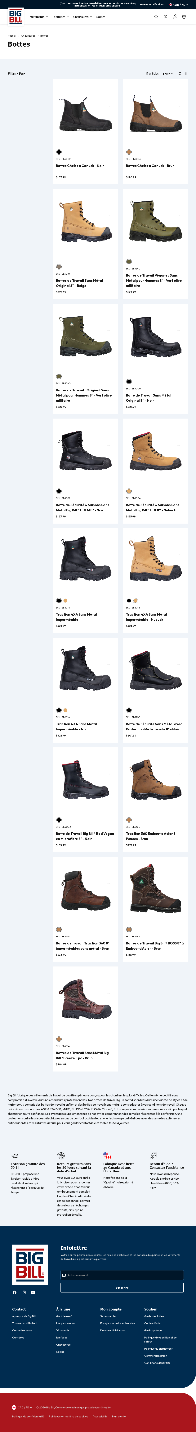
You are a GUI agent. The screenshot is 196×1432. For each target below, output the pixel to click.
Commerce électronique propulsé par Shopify (83, 1407)
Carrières (18, 1337)
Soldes (60, 1351)
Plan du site (119, 1416)
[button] (168, 73)
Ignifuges (61, 1337)
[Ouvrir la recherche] (156, 16)
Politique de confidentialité (28, 1416)
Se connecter (108, 1316)
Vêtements (62, 1330)
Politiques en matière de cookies (68, 1416)
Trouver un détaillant (152, 4)
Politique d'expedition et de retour (160, 1339)
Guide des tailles (154, 1316)
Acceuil (12, 35)
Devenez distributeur (113, 1330)
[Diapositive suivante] (135, 4)
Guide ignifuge (153, 1330)
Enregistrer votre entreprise (117, 1323)
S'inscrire (122, 1287)
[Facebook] (14, 1292)
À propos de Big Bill (24, 1316)
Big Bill (50, 1407)
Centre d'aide (152, 1323)
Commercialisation (155, 1355)
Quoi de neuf (64, 1316)
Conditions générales (157, 1363)
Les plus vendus (65, 1323)
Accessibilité (100, 1416)
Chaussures (28, 35)
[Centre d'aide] (165, 16)
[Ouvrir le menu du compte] (175, 16)
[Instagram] (23, 1292)
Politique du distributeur (158, 1348)
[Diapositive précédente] (61, 4)
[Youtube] (33, 1292)
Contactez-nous (22, 1330)
